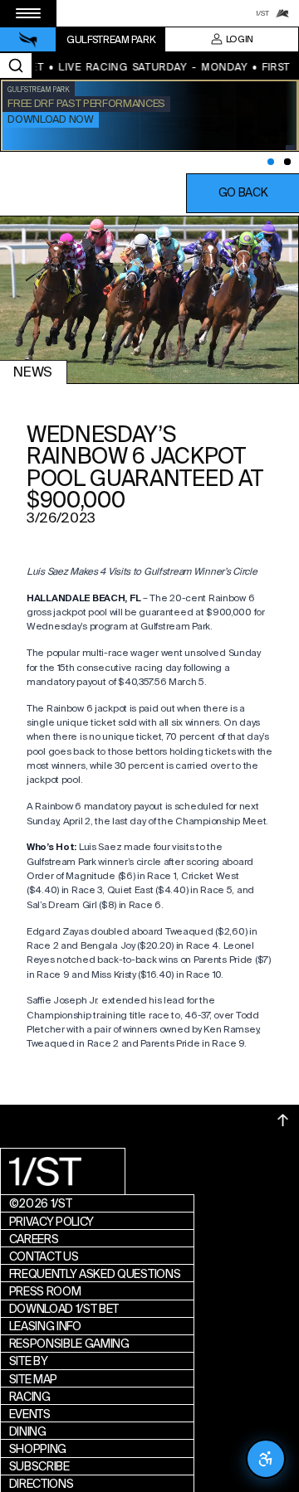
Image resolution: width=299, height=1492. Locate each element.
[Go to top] (283, 1120)
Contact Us (44, 1256)
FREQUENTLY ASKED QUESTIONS (95, 1274)
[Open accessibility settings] (266, 1459)
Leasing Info (45, 1326)
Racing (30, 1396)
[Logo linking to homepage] (28, 40)
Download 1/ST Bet (64, 1308)
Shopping (37, 1449)
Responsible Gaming (69, 1343)
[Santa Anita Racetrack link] (282, 13)
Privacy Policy (52, 1221)
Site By (28, 1361)
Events (30, 1414)
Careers (34, 1239)
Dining (28, 1431)
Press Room (45, 1291)
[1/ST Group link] (262, 13)
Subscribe (39, 1466)
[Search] (16, 65)
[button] (242, 193)
